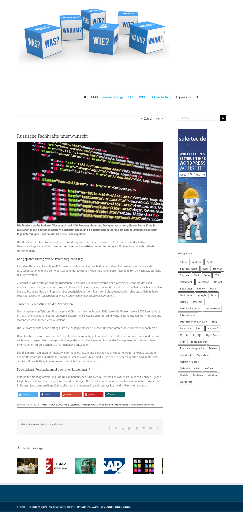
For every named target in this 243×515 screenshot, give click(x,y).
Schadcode (186, 355)
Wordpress (186, 381)
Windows (213, 375)
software (210, 368)
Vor (158, 118)
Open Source (213, 335)
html (214, 295)
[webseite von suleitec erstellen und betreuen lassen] (192, 131)
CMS (196, 275)
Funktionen (186, 295)
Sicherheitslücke (189, 362)
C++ (59, 404)
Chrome (184, 275)
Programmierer (198, 341)
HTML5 (184, 302)
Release (213, 348)
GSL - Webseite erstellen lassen (116, 508)
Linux (199, 328)
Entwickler (186, 288)
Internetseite (212, 308)
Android (197, 262)
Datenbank (186, 282)
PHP (100, 404)
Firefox (201, 288)
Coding (65, 404)
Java (214, 321)
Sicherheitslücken (190, 368)
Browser (217, 268)
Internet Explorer (190, 308)
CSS (71, 404)
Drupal (218, 282)
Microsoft (212, 328)
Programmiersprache (192, 348)
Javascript (85, 404)
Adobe (183, 262)
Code (207, 275)
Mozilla (184, 335)
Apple (210, 262)
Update (184, 375)
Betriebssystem (188, 268)
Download (203, 282)
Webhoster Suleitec (90, 508)
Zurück (148, 118)
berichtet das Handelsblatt (79, 246)
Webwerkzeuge (121, 404)
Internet (197, 302)
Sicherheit (108, 404)
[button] (197, 97)
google (202, 295)
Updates (198, 375)
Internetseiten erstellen (193, 321)
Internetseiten (188, 315)
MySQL (94, 404)
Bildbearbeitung (49, 404)
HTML (77, 404)
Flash (213, 288)
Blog (205, 268)
